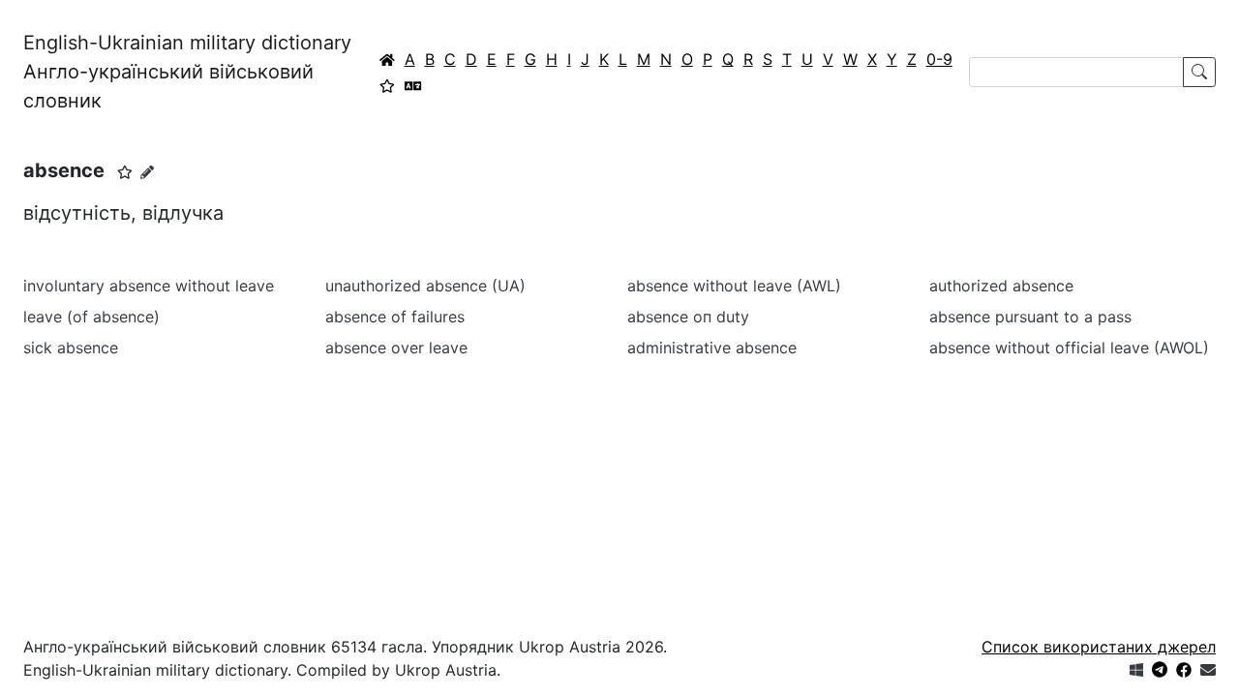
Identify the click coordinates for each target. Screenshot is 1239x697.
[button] (125, 172)
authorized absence (1001, 285)
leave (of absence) (91, 316)
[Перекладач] (413, 85)
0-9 (939, 59)
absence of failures (395, 316)
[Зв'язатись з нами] (1208, 670)
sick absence (70, 347)
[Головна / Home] (387, 59)
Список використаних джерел (1099, 646)
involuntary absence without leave (148, 285)
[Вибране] (387, 85)
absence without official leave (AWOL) (1069, 347)
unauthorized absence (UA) (425, 285)
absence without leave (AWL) (734, 285)
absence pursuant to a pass (1030, 316)
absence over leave (396, 347)
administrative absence (712, 347)
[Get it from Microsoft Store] (1136, 670)
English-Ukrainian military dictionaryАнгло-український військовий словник (187, 71)
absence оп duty (688, 316)
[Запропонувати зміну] (147, 172)
